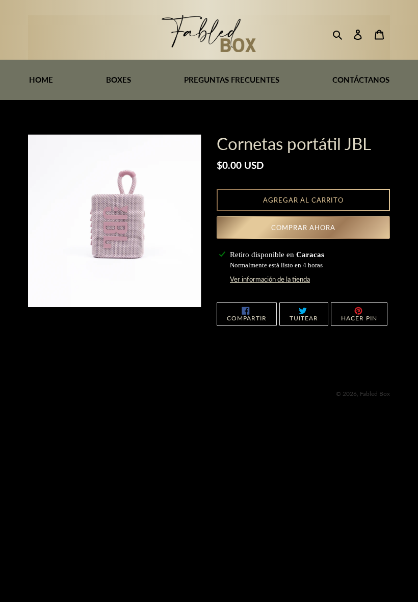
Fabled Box (375, 393)
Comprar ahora (303, 227)
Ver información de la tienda (270, 279)
